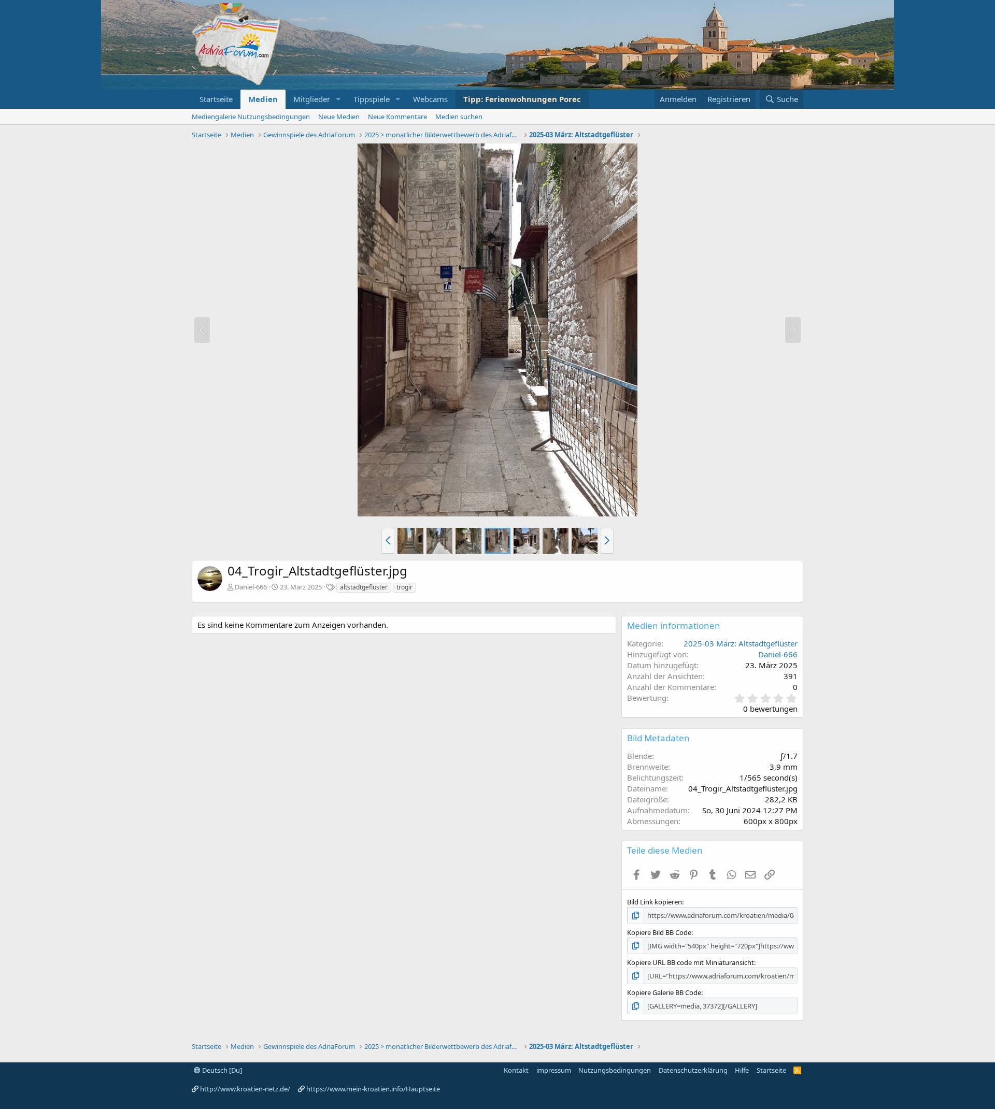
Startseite (216, 99)
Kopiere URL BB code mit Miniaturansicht (690, 962)
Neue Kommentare (397, 116)
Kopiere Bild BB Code (659, 932)
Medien (263, 99)
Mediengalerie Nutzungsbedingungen (251, 116)
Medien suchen (458, 116)
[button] (338, 99)
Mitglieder (311, 99)
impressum (553, 1070)
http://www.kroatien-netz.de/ (245, 1088)
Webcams (430, 99)
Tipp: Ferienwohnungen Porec (522, 99)
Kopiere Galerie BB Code (664, 992)
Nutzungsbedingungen (614, 1070)
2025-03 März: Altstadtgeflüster (741, 643)
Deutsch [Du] (221, 1070)
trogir (404, 587)
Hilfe (742, 1070)
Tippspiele (371, 99)
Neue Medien (339, 116)
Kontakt (516, 1070)
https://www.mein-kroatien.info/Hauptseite (373, 1088)
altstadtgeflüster (364, 587)
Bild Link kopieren (654, 901)
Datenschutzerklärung (693, 1070)
